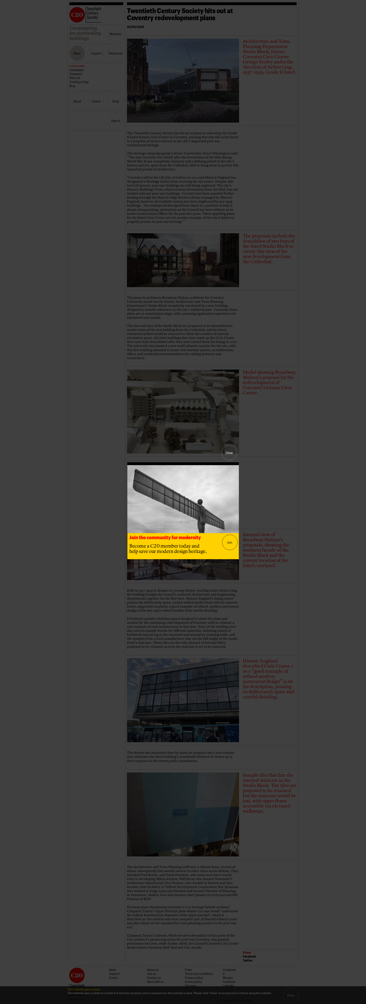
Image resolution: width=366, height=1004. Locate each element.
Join (229, 542)
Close (229, 452)
